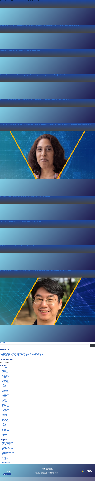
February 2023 (5, 403)
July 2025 (4, 377)
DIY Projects (4, 446)
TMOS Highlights (5, 459)
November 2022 (5, 406)
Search (1, 343)
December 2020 (5, 429)
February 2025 (5, 380)
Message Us (7, 474)
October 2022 (5, 408)
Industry (4, 451)
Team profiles (5, 458)
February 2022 (5, 415)
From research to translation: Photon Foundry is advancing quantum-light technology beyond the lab (21, 354)
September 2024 (5, 382)
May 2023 (4, 399)
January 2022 (4, 416)
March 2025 (4, 379)
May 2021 (4, 426)
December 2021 (5, 418)
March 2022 (4, 414)
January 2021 (4, 428)
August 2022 (4, 410)
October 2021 (5, 420)
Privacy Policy (62, 479)
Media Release (5, 453)
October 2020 (5, 431)
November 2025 (5, 374)
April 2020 (4, 437)
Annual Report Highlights (7, 442)
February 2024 (5, 390)
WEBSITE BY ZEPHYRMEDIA (70, 479)
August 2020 (4, 434)
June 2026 (4, 370)
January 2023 (4, 404)
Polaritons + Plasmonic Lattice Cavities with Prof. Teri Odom (20, 221)
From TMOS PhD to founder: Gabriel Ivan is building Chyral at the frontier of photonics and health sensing (22, 355)
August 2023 (4, 395)
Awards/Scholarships (6, 443)
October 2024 (5, 381)
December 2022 (5, 405)
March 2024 (4, 389)
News (3, 454)
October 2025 (5, 375)
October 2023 (5, 392)
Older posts (2, 342)
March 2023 (4, 401)
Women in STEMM (6, 462)
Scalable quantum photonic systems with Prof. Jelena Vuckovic (21, 246)
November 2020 (5, 430)
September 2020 (5, 433)
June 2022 (4, 411)
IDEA (3, 449)
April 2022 (4, 413)
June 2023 (4, 397)
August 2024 (4, 384)
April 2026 (4, 371)
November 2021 (5, 419)
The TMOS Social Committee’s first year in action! (10, 357)
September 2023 (5, 394)
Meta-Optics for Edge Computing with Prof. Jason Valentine (20, 50)
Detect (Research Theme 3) (7, 444)
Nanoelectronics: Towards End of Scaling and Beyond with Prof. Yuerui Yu (25, 196)
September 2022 (5, 409)
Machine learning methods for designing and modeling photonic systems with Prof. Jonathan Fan (33, 75)
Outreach (4, 456)
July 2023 (4, 396)
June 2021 (4, 425)
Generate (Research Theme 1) (8, 448)
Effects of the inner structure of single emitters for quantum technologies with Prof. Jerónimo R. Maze (34, 99)
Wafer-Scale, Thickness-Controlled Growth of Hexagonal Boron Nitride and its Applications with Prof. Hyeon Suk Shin (39, 26)
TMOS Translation (6, 461)
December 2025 (5, 372)
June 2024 (4, 386)
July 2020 (4, 435)
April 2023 (4, 400)
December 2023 (5, 391)
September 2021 (5, 421)
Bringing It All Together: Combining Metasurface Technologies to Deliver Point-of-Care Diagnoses (20, 353)
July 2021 (4, 424)
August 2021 (4, 423)
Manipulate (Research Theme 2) (8, 452)
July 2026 (4, 369)
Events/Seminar (5, 447)
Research (4, 457)
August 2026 (4, 367)
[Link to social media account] (8, 471)
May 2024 (4, 387)
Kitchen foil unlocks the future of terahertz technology (11, 351)
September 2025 (5, 376)
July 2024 (4, 385)
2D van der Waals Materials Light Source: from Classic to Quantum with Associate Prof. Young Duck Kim (35, 270)
